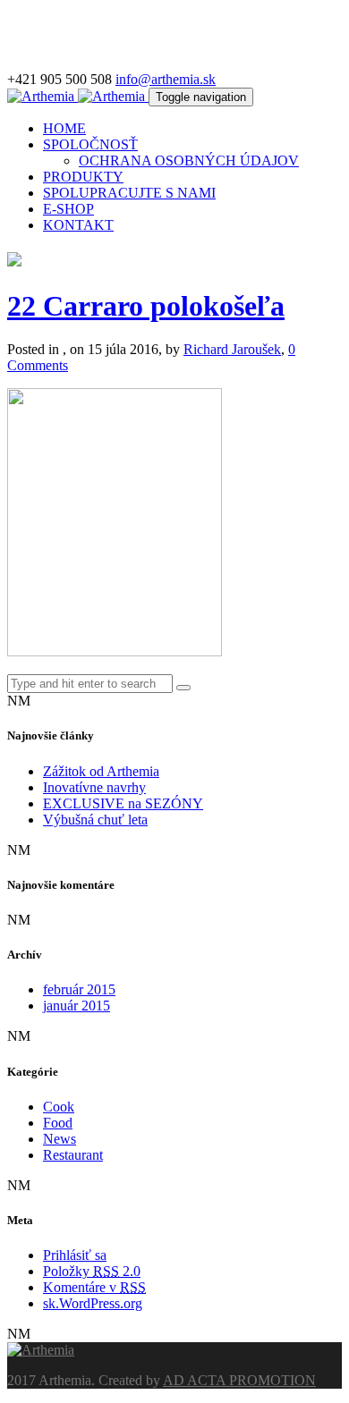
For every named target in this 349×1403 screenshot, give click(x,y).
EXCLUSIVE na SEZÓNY (123, 803)
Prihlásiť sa (74, 1255)
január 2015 (76, 1005)
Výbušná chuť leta (95, 819)
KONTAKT (78, 224)
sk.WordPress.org (92, 1303)
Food (57, 1122)
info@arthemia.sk (165, 79)
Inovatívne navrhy (94, 787)
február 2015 (79, 989)
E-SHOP (68, 208)
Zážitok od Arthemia (101, 771)
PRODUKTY (83, 176)
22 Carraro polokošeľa (146, 306)
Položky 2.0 (91, 1271)
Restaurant (73, 1154)
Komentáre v (94, 1287)
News (59, 1138)
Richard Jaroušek (232, 349)
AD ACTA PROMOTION (239, 1380)
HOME (64, 128)
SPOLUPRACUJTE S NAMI (129, 192)
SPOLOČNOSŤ (90, 144)
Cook (58, 1106)
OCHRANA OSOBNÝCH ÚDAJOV (189, 160)
